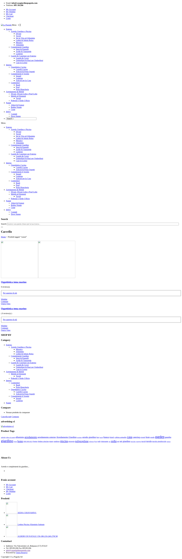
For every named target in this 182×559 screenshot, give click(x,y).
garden (159, 437)
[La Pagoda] (6, 25)
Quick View (6, 304)
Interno (9, 163)
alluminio (19, 437)
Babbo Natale (16, 205)
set (118, 441)
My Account (11, 9)
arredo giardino (89, 437)
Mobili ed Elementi (18, 194)
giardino (7, 441)
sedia (114, 441)
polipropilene (82, 441)
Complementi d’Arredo (20, 172)
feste (148, 437)
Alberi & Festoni (17, 203)
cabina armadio (121, 437)
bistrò (112, 437)
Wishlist (4, 299)
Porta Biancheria (22, 187)
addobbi (3, 437)
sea (109, 441)
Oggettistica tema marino (13, 282)
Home (3, 237)
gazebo (168, 437)
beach (101, 437)
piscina (64, 441)
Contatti (14, 212)
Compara (15, 417)
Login (8, 18)
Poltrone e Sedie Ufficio (20, 199)
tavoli (143, 441)
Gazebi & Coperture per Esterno (23, 154)
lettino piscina (43, 441)
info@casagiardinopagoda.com (18, 550)
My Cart (9, 14)
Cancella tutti (6, 417)
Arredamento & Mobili (15, 190)
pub (99, 441)
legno (35, 441)
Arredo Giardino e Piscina (21, 129)
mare (51, 441)
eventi (142, 437)
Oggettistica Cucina (18, 165)
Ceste (13, 207)
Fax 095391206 (25, 548)
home (20, 441)
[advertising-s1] (7, 426)
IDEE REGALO (28, 441)
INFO (8, 210)
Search (3, 224)
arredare (79, 437)
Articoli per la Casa (23, 178)
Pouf (18, 185)
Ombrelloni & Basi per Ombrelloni (29, 158)
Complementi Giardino (20, 145)
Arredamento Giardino (66, 437)
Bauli (18, 183)
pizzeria (71, 441)
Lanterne (19, 152)
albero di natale (10, 437)
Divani (18, 132)
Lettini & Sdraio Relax (25, 138)
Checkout (9, 16)
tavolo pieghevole (159, 441)
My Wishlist (10, 12)
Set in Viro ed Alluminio (25, 136)
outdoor (57, 441)
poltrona (91, 441)
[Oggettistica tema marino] (38, 277)
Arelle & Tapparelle (23, 149)
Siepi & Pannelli (22, 147)
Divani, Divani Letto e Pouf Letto (24, 192)
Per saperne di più (10, 293)
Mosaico (19, 141)
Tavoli (18, 134)
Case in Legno (21, 161)
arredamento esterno (47, 437)
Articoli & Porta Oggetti (25, 170)
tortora (168, 441)
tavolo (149, 441)
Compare (4, 301)
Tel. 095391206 (12, 548)
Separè (18, 174)
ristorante (104, 441)
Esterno (9, 127)
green (15, 441)
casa (129, 437)
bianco (106, 437)
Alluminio (20, 143)
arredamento (31, 437)
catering (136, 437)
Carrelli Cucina (22, 167)
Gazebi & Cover (22, 156)
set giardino (125, 441)
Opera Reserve (21, 553)
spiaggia (138, 441)
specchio (133, 441)
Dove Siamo (16, 214)
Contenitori (15, 181)
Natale (8, 201)
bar (98, 437)
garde (152, 437)
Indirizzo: (9, 546)
